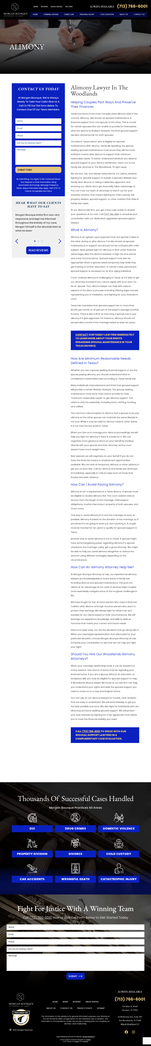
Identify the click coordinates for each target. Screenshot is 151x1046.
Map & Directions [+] (130, 1024)
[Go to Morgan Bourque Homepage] (16, 10)
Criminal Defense (51, 14)
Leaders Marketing (88, 1036)
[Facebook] (126, 1032)
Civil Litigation (107, 14)
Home (35, 14)
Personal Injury (87, 14)
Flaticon (85, 1041)
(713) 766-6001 (111, 214)
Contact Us (139, 14)
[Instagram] (133, 1032)
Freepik (88, 1039)
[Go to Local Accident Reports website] (21, 1017)
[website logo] (21, 1000)
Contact (82, 335)
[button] (18, 241)
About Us (124, 14)
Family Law (69, 14)
